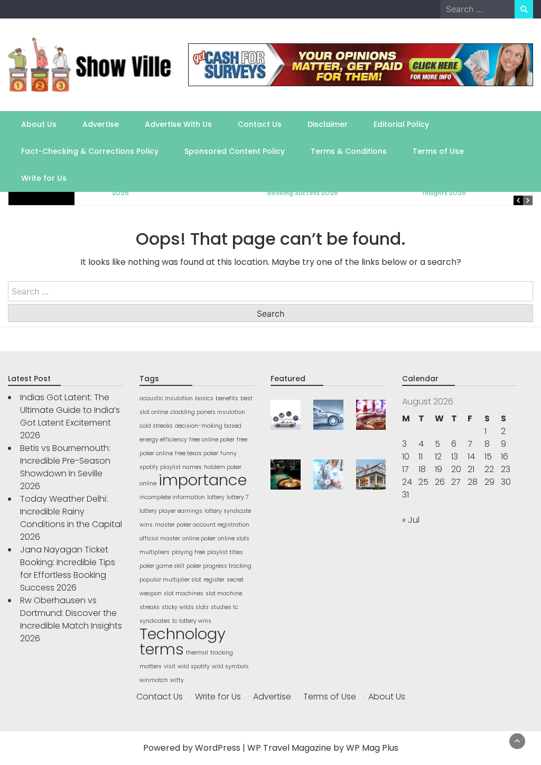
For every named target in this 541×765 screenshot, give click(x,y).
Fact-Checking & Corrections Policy (89, 151)
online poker (199, 538)
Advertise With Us (178, 124)
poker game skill (161, 566)
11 (420, 456)
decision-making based (208, 426)
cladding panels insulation (207, 412)
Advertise (100, 124)
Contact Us (260, 124)
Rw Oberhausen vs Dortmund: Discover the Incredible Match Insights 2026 (71, 619)
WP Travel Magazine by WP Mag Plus (322, 748)
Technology (182, 633)
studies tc (224, 607)
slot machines (183, 593)
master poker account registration (202, 525)
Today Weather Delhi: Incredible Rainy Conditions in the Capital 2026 (71, 518)
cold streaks (156, 426)
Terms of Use (438, 151)
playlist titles (225, 552)
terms (161, 649)
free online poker (212, 440)
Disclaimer (327, 124)
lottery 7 (238, 497)
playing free (188, 552)
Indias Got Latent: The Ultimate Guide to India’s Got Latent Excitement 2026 (70, 416)
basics (204, 398)
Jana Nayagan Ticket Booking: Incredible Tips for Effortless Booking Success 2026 (67, 568)
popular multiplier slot (170, 580)
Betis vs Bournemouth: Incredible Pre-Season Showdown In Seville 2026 (65, 467)
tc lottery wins (191, 621)
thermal (197, 653)
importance (202, 480)
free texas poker (196, 453)
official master (159, 538)
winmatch (153, 680)
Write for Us (44, 178)
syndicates (154, 621)
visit (169, 666)
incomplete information (172, 497)
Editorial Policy (401, 124)
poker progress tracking (218, 566)
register (214, 580)
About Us (39, 124)
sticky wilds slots (185, 607)
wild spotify (194, 666)
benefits (227, 398)
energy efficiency (163, 440)
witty (177, 680)
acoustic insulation (166, 398)
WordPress (217, 748)
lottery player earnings (170, 511)
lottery (216, 497)
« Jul (410, 520)
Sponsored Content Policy (234, 151)
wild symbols (230, 666)
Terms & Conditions (349, 151)
